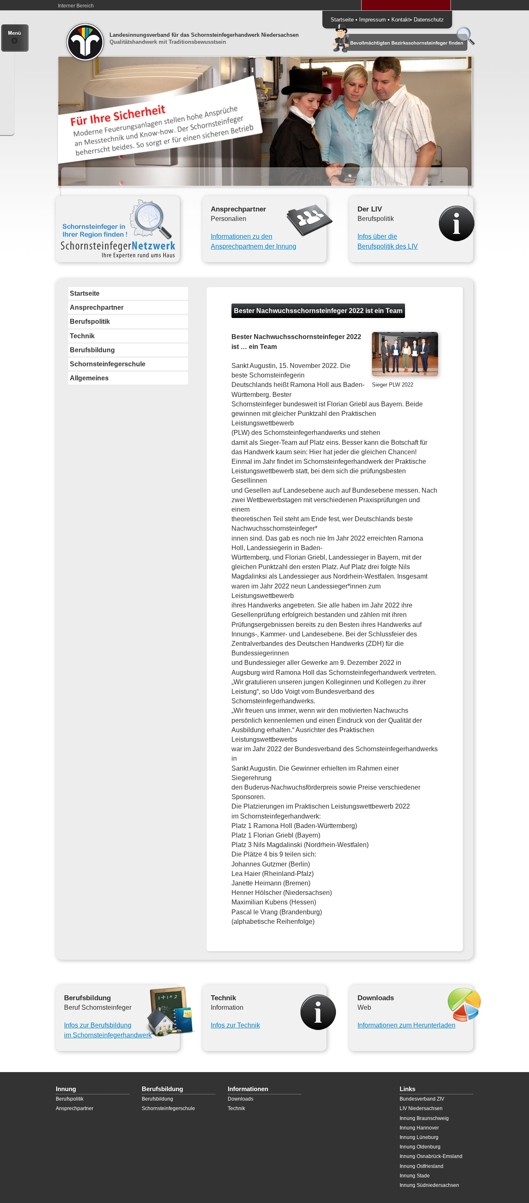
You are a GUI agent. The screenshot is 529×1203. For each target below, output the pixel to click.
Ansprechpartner (97, 307)
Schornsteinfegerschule (107, 364)
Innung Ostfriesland (421, 1166)
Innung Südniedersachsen (429, 1185)
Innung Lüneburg (419, 1137)
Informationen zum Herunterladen (406, 1025)
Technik (82, 335)
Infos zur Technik (235, 1025)
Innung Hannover (419, 1128)
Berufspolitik (90, 321)
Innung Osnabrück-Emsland (431, 1156)
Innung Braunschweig (424, 1118)
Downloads (240, 1099)
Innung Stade (415, 1176)
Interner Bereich (76, 6)
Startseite (342, 20)
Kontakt (400, 20)
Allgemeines (89, 378)
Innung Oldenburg (420, 1147)
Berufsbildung (92, 350)
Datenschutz (429, 20)
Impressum (372, 20)
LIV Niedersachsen (421, 1108)
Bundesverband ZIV (422, 1099)
